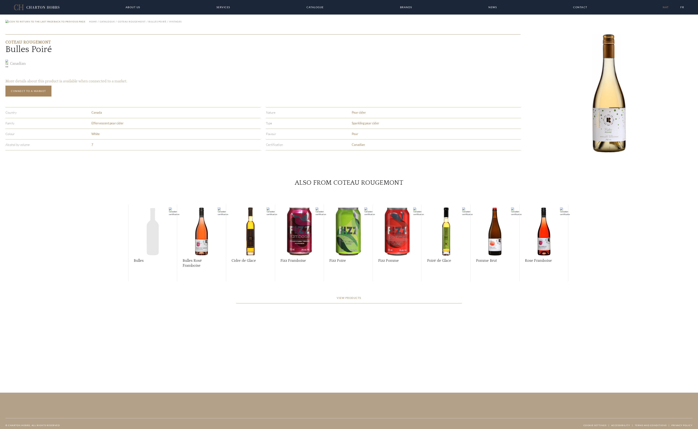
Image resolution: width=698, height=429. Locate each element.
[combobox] (582, 7)
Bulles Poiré (157, 21)
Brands (406, 7)
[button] (36, 7)
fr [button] (682, 7)
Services (223, 7)
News (492, 7)
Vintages (175, 21)
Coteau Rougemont (132, 21)
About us (133, 7)
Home (93, 21)
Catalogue (315, 7)
